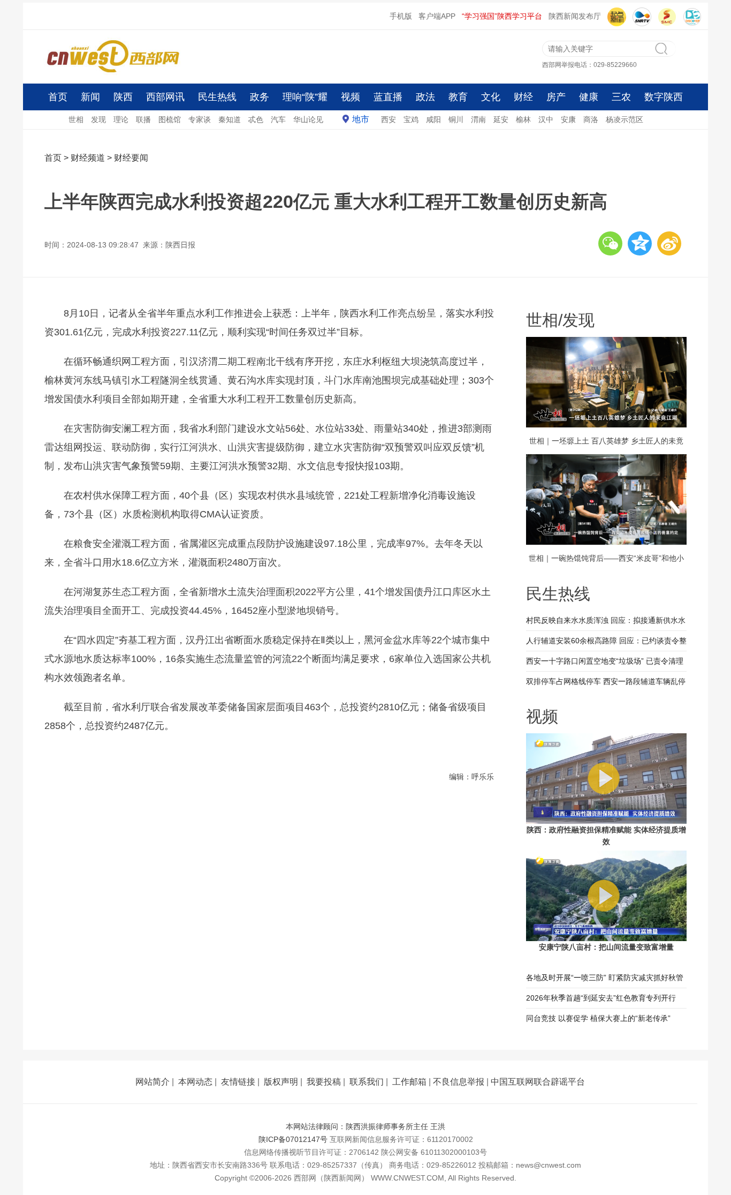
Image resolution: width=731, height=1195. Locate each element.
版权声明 (281, 1081)
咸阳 (433, 119)
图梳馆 (169, 119)
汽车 (278, 119)
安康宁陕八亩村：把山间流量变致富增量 (606, 947)
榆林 (523, 119)
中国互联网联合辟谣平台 (538, 1081)
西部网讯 (165, 97)
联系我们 (366, 1081)
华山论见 (308, 119)
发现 (98, 119)
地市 (360, 119)
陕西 (123, 97)
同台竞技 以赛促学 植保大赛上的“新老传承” (598, 1018)
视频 (350, 97)
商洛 (590, 119)
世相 (75, 119)
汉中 (545, 119)
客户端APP (436, 16)
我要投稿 (324, 1081)
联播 (143, 119)
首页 (57, 97)
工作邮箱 (409, 1081)
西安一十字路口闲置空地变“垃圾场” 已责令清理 (604, 661)
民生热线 (217, 97)
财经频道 (88, 157)
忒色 (255, 119)
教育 (458, 97)
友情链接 (238, 1081)
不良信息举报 (458, 1081)
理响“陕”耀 (305, 97)
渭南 (478, 119)
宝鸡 (410, 119)
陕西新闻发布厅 (575, 16)
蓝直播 (388, 97)
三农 (621, 97)
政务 (259, 97)
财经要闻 (131, 157)
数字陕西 (663, 97)
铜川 (455, 119)
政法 (425, 97)
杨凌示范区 (624, 119)
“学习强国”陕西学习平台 (502, 16)
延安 (500, 119)
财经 (523, 97)
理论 (120, 119)
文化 (490, 97)
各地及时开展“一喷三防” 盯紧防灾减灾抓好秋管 (604, 977)
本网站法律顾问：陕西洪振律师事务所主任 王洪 (365, 1126)
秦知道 (229, 119)
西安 (388, 119)
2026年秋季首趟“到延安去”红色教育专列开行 (601, 998)
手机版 (401, 16)
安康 (568, 119)
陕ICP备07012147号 (293, 1139)
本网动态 (195, 1081)
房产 (556, 97)
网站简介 (152, 1081)
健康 (588, 97)
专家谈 (199, 119)
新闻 (90, 97)
